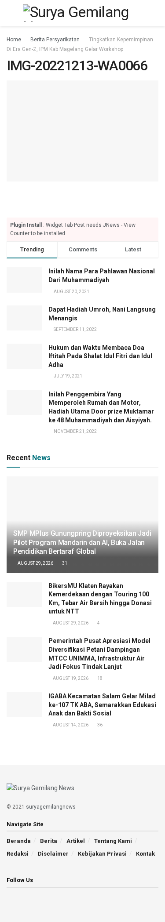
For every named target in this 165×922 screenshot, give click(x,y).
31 (64, 563)
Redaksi (18, 853)
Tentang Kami (113, 841)
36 (99, 724)
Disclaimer (53, 853)
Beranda (19, 841)
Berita (48, 841)
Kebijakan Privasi (102, 853)
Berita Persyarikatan (55, 39)
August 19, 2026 (70, 678)
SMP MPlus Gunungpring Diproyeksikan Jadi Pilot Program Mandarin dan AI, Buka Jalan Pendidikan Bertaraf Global (82, 542)
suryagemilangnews (51, 807)
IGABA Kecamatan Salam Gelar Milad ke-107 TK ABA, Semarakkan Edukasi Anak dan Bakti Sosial (102, 705)
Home (14, 39)
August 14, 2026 (70, 724)
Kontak (145, 853)
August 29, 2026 (35, 563)
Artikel (75, 841)
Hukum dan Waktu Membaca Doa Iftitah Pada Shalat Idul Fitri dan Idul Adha (100, 356)
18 (99, 678)
